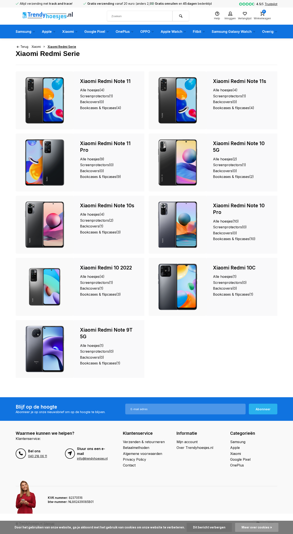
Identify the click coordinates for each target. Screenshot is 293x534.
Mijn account (187, 442)
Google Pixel (94, 31)
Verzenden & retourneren (144, 442)
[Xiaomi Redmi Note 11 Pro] (45, 162)
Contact (129, 465)
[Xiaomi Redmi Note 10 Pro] (178, 225)
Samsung (23, 31)
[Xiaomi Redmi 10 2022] (45, 287)
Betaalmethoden (136, 447)
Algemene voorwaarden (142, 453)
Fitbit (197, 31)
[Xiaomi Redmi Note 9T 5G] (45, 349)
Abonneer (263, 409)
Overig (267, 31)
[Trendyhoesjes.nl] (48, 16)
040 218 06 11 (37, 456)
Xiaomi (68, 31)
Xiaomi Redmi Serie (62, 46)
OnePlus (123, 31)
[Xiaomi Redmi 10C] (178, 287)
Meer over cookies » (257, 527)
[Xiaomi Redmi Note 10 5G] (178, 162)
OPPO (145, 31)
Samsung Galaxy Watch (232, 31)
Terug (24, 46)
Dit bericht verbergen (209, 527)
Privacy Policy (134, 459)
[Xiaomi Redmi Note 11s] (178, 100)
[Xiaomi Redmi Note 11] (45, 100)
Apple (47, 31)
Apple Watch (171, 31)
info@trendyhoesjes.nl (92, 458)
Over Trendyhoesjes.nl (195, 447)
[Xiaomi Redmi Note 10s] (45, 225)
